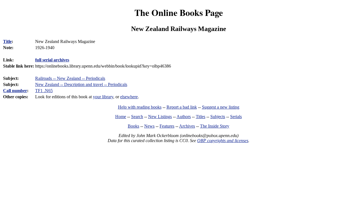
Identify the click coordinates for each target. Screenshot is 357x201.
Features (167, 126)
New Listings (160, 116)
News (149, 126)
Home (120, 116)
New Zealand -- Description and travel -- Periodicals (81, 84)
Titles (200, 116)
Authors (184, 116)
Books (133, 126)
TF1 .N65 (44, 90)
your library (103, 96)
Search (137, 116)
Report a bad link (182, 107)
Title (7, 41)
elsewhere (129, 96)
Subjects (217, 116)
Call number (15, 90)
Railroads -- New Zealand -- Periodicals (70, 78)
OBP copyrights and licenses (222, 140)
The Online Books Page (178, 12)
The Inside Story (214, 126)
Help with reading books (139, 107)
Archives (187, 126)
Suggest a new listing (220, 107)
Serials (236, 116)
